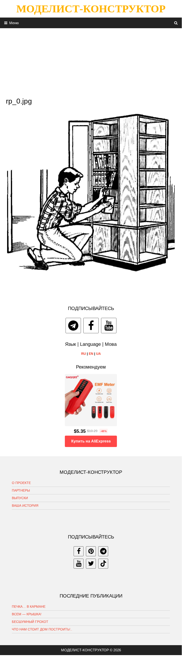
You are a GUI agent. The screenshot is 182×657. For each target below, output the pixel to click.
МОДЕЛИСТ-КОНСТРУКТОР (90, 9)
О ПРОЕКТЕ (21, 483)
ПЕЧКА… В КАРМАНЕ (28, 606)
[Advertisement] (91, 61)
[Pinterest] (91, 551)
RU (83, 354)
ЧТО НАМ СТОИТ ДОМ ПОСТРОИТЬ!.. (42, 629)
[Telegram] (73, 325)
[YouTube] (108, 325)
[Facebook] (91, 325)
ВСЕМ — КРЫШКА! (26, 614)
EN (91, 354)
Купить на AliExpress (91, 441)
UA (98, 354)
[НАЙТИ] (176, 23)
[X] (91, 564)
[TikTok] (103, 564)
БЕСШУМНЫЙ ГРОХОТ (30, 622)
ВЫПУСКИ (20, 498)
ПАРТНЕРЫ (21, 490)
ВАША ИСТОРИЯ (25, 505)
